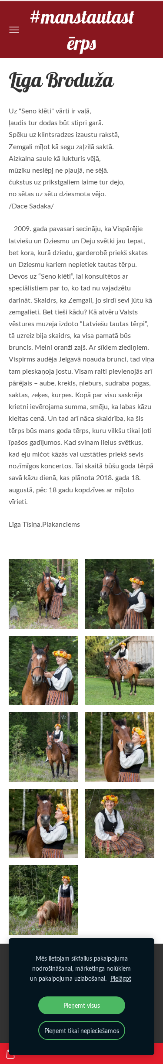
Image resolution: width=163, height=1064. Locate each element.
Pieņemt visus (81, 1005)
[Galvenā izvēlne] (14, 30)
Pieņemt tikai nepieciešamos (81, 1030)
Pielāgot (120, 978)
